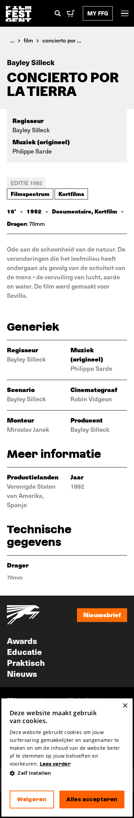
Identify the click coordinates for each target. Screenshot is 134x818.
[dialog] (67, 757)
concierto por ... (61, 40)
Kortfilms (71, 194)
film (28, 40)
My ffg (97, 13)
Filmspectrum (30, 194)
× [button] (124, 705)
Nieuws (22, 673)
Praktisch (26, 662)
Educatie (24, 651)
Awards (22, 640)
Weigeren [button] (31, 799)
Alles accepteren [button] (91, 799)
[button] (67, 773)
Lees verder (55, 764)
